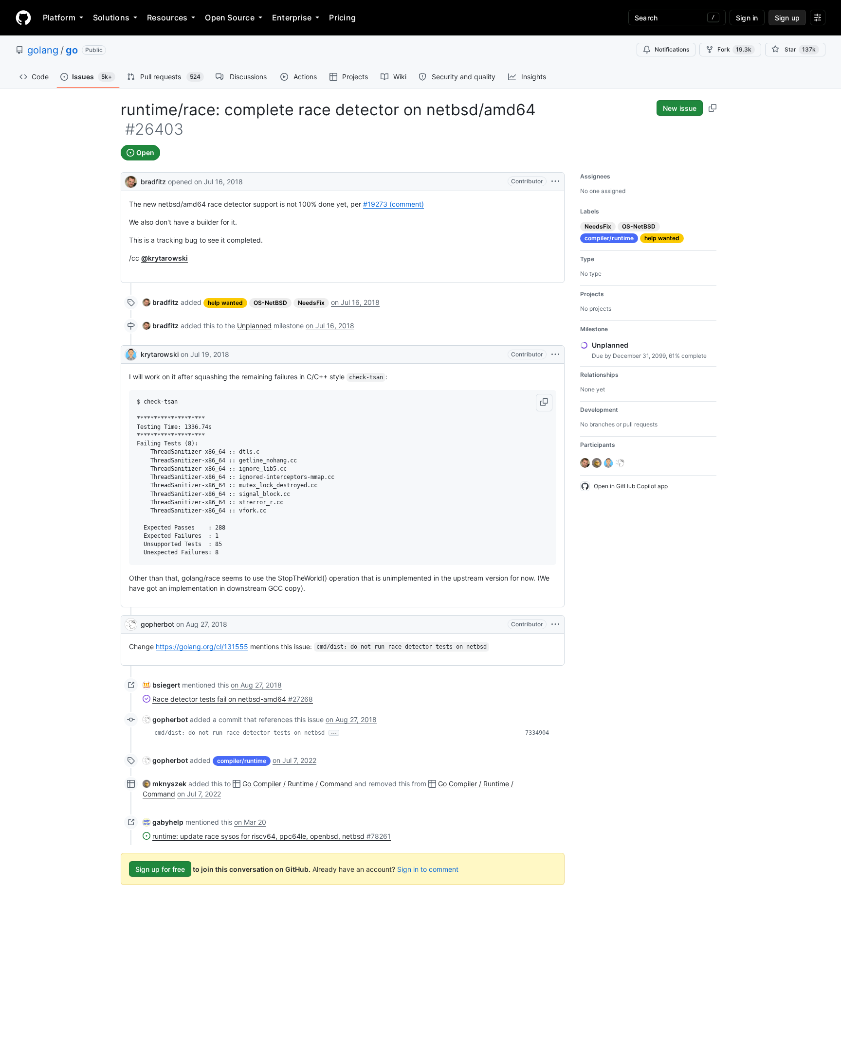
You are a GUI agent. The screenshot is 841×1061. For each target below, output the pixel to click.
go (72, 50)
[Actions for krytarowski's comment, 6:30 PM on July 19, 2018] (555, 354)
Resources (167, 17)
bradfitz (153, 181)
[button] (544, 402)
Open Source (230, 17)
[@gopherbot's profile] (131, 624)
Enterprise (291, 17)
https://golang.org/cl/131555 (202, 646)
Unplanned (254, 325)
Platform (59, 17)
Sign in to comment (427, 869)
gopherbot (157, 624)
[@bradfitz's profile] (131, 181)
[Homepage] (23, 17)
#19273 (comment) (393, 204)
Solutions (111, 17)
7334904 (537, 732)
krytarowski (160, 354)
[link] (161, 302)
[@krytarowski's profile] (131, 354)
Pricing (342, 17)
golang (42, 50)
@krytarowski (164, 258)
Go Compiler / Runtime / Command (297, 783)
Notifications (672, 49)
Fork (734, 49)
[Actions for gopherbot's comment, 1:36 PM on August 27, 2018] (555, 624)
